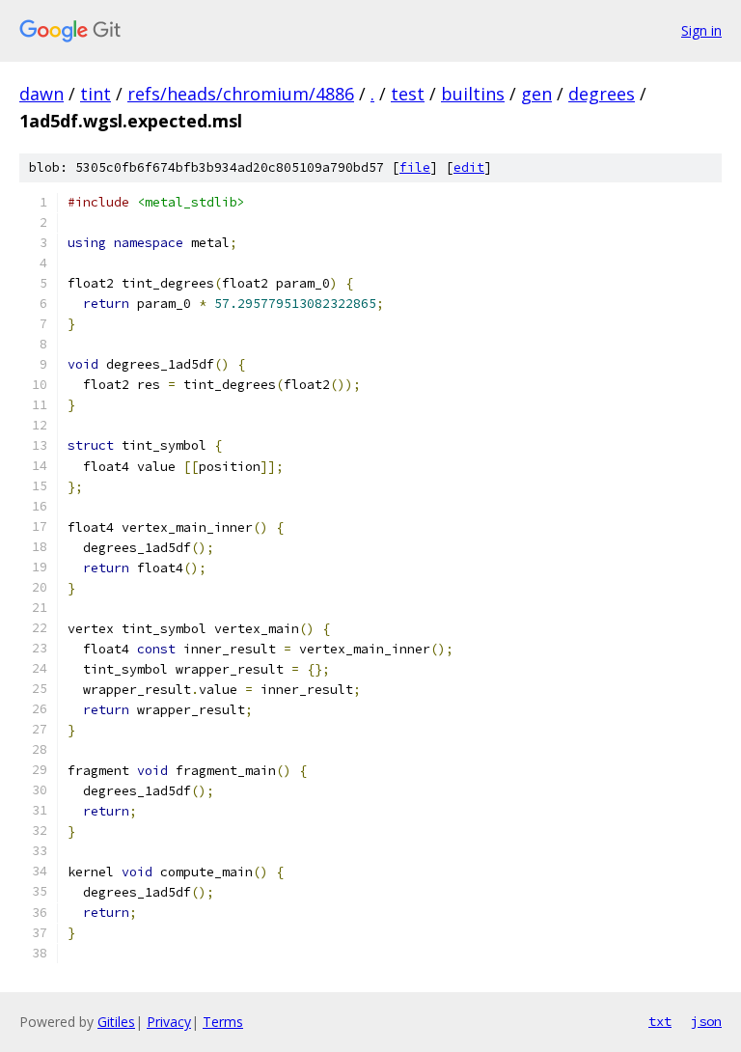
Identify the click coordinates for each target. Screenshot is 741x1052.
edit (468, 167)
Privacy (169, 1021)
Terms (223, 1021)
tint (95, 93)
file (414, 167)
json (706, 1021)
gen (536, 93)
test (408, 93)
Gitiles (116, 1021)
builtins (473, 93)
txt (660, 1021)
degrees (601, 93)
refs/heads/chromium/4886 (240, 93)
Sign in (701, 30)
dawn (41, 93)
